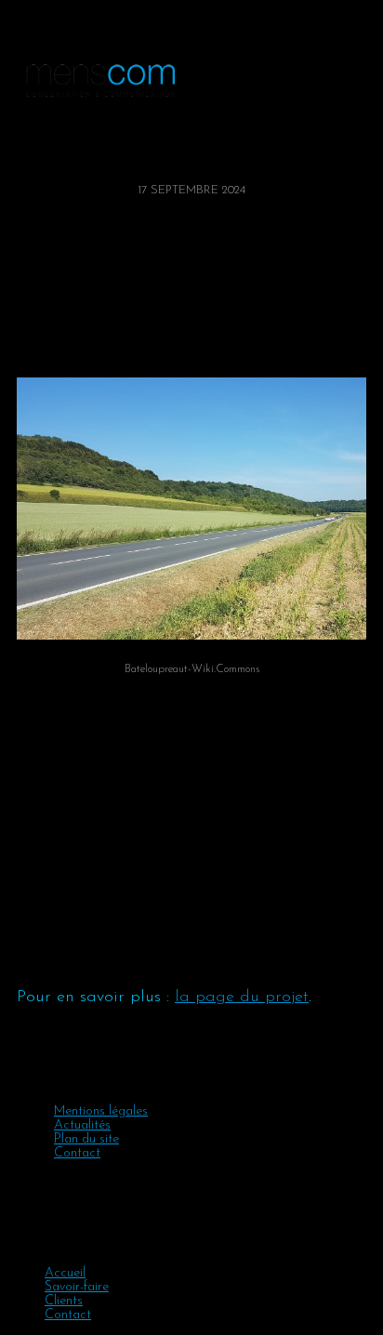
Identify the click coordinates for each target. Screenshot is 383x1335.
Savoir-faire (77, 1287)
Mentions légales (101, 1111)
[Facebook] (19, 341)
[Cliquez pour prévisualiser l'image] (191, 508)
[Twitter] (25, 341)
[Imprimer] (47, 341)
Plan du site (86, 1139)
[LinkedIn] (36, 341)
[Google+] (30, 341)
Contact (77, 1153)
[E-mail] (42, 341)
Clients (64, 1301)
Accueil (65, 1273)
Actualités (82, 1125)
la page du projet (242, 997)
